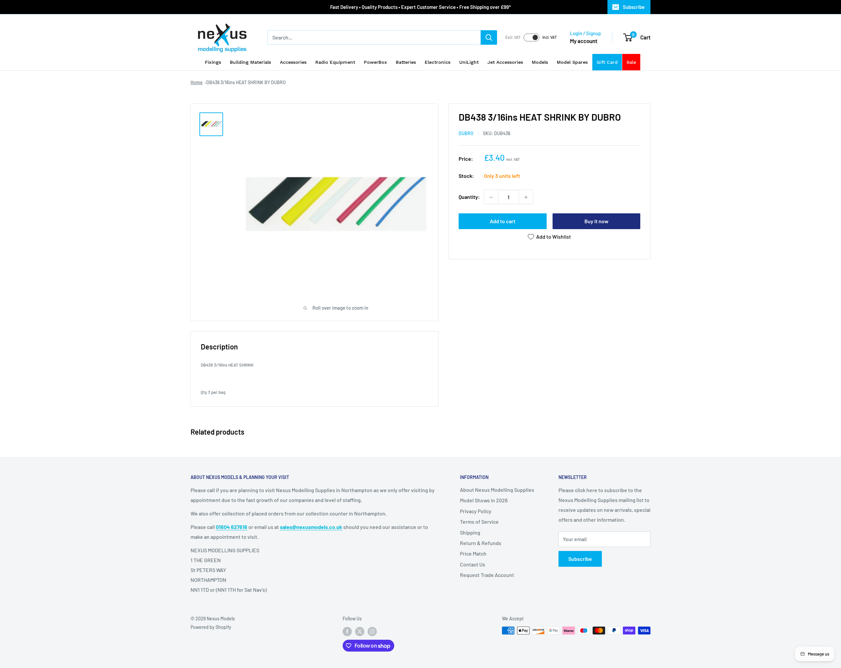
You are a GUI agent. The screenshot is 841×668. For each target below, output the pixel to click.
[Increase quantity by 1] (526, 197)
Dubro (466, 133)
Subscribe (634, 7)
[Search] (489, 37)
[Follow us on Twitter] (359, 631)
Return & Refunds (480, 543)
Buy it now (596, 221)
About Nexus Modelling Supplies (497, 490)
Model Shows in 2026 (484, 500)
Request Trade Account (487, 575)
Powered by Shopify (211, 627)
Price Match (473, 553)
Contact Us (472, 564)
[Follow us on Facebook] (347, 631)
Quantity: (469, 197)
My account (583, 40)
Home (197, 82)
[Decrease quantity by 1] (491, 197)
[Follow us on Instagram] (372, 631)
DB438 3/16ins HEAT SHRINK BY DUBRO (246, 82)
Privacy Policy (475, 511)
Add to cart (502, 221)
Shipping (470, 532)
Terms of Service (479, 521)
